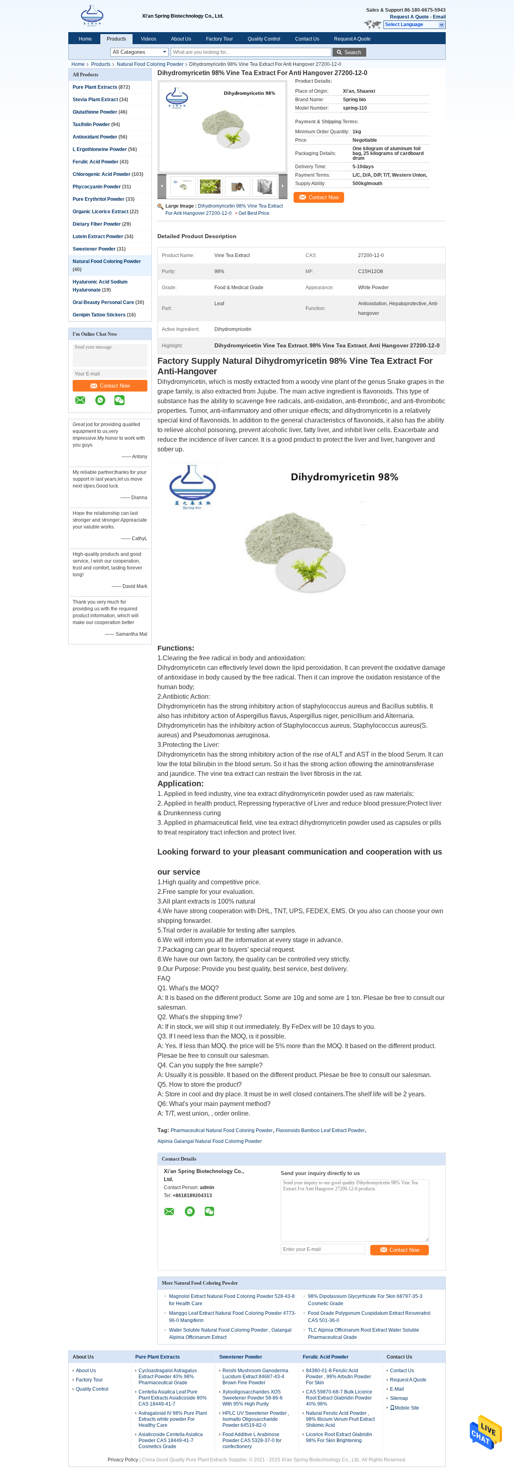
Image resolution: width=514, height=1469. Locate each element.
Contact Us (307, 39)
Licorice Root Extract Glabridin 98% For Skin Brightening (339, 1437)
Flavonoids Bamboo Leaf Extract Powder (320, 1130)
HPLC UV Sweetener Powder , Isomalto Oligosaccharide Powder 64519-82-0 (255, 1419)
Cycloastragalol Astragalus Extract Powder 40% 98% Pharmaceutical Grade (168, 1376)
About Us (181, 39)
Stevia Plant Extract (95, 99)
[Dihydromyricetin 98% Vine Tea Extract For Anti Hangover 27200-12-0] (222, 126)
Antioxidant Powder (95, 137)
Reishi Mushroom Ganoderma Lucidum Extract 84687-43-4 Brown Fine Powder (255, 1376)
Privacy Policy (123, 1460)
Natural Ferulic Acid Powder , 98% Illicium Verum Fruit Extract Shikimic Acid (340, 1419)
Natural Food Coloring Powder (150, 64)
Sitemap (399, 1398)
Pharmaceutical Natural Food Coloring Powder (222, 1130)
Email (439, 17)
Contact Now (115, 386)
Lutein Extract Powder (98, 236)
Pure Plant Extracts (95, 87)
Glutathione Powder (95, 112)
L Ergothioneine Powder (100, 149)
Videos (148, 39)
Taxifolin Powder (91, 124)
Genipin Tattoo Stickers (99, 315)
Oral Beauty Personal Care (103, 302)
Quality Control (264, 39)
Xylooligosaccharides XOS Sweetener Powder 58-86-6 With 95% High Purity (252, 1398)
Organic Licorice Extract (100, 211)
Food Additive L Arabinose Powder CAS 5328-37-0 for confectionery (251, 1440)
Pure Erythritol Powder (98, 199)
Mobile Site (407, 1408)
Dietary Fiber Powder (97, 224)
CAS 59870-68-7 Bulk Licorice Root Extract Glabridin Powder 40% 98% (339, 1398)
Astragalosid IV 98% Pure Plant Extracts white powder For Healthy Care (173, 1419)
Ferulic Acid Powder (95, 162)
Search (353, 52)
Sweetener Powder (94, 249)
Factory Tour (219, 39)
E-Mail (397, 1389)
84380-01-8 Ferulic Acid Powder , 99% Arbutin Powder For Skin (338, 1376)
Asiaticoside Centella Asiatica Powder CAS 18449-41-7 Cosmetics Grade (171, 1440)
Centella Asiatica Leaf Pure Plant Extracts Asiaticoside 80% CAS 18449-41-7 (173, 1398)
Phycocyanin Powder (97, 187)
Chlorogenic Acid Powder (102, 174)
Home (85, 39)
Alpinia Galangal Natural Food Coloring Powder (209, 1141)
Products (116, 39)
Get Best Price (254, 213)
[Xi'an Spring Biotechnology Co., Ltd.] (105, 16)
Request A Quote (409, 17)
